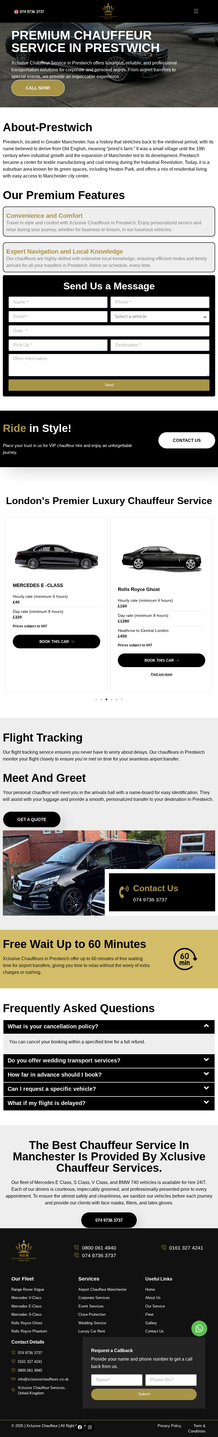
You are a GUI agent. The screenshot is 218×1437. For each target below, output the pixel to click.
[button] (96, 699)
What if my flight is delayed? (46, 1103)
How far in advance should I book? (55, 1075)
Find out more (161, 674)
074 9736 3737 (32, 12)
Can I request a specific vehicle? (52, 1089)
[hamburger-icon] (196, 11)
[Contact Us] (124, 891)
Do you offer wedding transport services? (64, 1060)
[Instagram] (90, 1427)
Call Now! (38, 87)
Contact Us (187, 440)
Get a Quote (31, 819)
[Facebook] (80, 1427)
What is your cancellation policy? (53, 1026)
